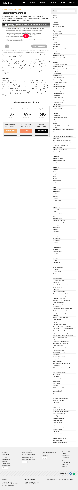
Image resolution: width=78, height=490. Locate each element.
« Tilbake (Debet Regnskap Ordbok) (11, 9)
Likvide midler (56, 209)
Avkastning (55, 46)
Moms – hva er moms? (58, 223)
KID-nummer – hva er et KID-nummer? (62, 143)
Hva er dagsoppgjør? (58, 97)
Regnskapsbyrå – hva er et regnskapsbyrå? (63, 328)
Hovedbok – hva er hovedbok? (60, 82)
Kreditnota (55, 183)
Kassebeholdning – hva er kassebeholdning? (63, 136)
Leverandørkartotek (57, 202)
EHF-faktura (5, 452)
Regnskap (53, 3)
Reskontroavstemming (58, 350)
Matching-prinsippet (58, 218)
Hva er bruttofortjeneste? (59, 93)
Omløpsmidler (56, 262)
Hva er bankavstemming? (59, 86)
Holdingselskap (65, 457)
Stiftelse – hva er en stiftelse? (60, 396)
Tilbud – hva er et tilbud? (59, 413)
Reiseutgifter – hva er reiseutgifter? (61, 341)
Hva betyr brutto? (57, 84)
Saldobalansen (56, 365)
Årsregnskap (56, 40)
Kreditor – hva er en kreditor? (60, 185)
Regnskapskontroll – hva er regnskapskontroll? (64, 333)
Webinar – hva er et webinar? (60, 442)
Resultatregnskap (57, 354)
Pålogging (4, 461)
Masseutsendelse (66, 462)
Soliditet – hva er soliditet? (59, 387)
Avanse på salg (56, 44)
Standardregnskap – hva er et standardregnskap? (60, 390)
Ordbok (64, 460)
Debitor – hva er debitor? (59, 57)
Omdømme (55, 260)
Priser (63, 3)
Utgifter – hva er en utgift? (59, 427)
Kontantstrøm (56, 156)
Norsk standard (56, 249)
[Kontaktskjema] (74, 474)
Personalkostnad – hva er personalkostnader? (64, 296)
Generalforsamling (57, 80)
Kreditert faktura (57, 180)
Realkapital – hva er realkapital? (60, 317)
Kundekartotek (56, 191)
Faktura (32, 3)
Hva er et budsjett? (57, 108)
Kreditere (55, 178)
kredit (54, 176)
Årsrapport (55, 37)
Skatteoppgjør (56, 383)
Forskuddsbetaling (57, 75)
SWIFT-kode (56, 402)
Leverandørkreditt (57, 205)
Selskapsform (56, 374)
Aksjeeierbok (56, 22)
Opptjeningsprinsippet (58, 273)
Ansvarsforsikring (57, 29)
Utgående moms (57, 425)
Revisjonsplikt (56, 359)
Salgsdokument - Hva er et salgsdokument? (63, 368)
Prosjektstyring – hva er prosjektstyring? (62, 308)
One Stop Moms (57, 271)
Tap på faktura (56, 405)
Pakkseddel (55, 289)
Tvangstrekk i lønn (57, 420)
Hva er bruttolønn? (57, 95)
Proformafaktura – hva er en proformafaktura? (60, 305)
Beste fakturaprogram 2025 (59, 49)
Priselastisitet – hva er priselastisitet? (62, 300)
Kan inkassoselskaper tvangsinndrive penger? (27, 456)
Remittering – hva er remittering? (61, 343)
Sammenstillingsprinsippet (59, 372)
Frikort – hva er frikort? (58, 77)
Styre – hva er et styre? (58, 400)
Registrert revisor (57, 319)
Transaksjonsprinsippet (58, 418)
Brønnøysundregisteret (58, 55)
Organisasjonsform (57, 278)
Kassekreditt (56, 138)
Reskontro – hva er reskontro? (60, 348)
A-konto (55, 15)
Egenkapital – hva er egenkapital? (61, 64)
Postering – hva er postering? (60, 298)
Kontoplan (55, 169)
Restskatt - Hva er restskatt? (59, 352)
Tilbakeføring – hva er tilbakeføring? (61, 411)
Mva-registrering (57, 238)
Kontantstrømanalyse (58, 158)
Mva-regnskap (56, 240)
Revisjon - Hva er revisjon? (59, 356)
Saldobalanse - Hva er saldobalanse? (61, 363)
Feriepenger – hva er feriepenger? (61, 71)
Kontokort (55, 165)
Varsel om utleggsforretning (59, 438)
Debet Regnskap (66, 455)
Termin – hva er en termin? (59, 409)
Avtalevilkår (65, 466)
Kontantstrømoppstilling (59, 160)
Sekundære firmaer (6, 465)
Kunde (54, 187)
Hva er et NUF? (56, 111)
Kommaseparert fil (57, 147)
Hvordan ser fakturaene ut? (28, 454)
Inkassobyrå (45, 455)
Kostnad (55, 171)
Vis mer (5, 467)
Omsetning (55, 265)
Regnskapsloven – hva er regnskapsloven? (63, 335)
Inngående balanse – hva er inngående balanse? (62, 122)
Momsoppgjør (56, 225)
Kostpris (55, 174)
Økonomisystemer (57, 287)
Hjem (23, 3)
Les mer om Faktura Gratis (10, 135)
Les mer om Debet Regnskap (41, 135)
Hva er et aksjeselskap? (58, 106)
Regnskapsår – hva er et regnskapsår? (62, 326)
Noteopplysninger (57, 251)
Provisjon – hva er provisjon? (60, 311)
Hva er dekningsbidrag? (58, 100)
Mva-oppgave (56, 234)
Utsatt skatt (56, 436)
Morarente (55, 229)
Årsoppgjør (55, 35)
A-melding (55, 17)
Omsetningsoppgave (58, 267)
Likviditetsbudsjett (57, 214)
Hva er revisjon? (57, 115)
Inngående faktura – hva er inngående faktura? (62, 126)
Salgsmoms (56, 370)
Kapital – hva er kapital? (58, 131)
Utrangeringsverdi (57, 433)
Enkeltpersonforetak (58, 66)
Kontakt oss (65, 464)
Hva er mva (55, 113)
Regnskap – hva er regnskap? (60, 324)
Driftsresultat (56, 60)
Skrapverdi (55, 385)
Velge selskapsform (57, 440)
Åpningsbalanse (57, 31)
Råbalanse (55, 315)
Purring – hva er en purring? (59, 313)
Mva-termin (55, 242)
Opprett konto (10, 131)
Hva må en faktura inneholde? (60, 117)
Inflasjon (55, 120)
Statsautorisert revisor (58, 393)
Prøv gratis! (42, 131)
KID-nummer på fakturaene (28, 459)
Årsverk (55, 42)
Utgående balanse (57, 422)
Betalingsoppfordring (58, 51)
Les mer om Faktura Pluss (26, 135)
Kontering (55, 163)
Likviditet (55, 211)
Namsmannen (56, 245)
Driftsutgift (55, 62)
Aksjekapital (56, 24)
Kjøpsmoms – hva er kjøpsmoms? (61, 145)
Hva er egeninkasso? (27, 452)
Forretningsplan (57, 73)
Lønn (54, 216)
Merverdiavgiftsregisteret (59, 220)
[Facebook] (70, 474)
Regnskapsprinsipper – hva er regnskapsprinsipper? (60, 338)
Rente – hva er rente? (58, 345)
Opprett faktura (6, 456)
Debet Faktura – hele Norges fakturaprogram (49, 453)
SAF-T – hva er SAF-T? (58, 361)
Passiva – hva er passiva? (59, 291)
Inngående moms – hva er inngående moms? (63, 129)
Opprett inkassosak (7, 457)
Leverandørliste (56, 207)
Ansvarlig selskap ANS (58, 26)
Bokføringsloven (57, 53)
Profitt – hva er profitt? (58, 302)
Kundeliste (55, 194)
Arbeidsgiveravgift (57, 33)
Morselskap (56, 231)
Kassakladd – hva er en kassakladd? (61, 134)
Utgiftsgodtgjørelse (57, 429)
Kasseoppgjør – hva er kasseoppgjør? (62, 140)
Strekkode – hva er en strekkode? (61, 398)
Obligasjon (55, 258)
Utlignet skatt (56, 431)
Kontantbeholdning (57, 152)
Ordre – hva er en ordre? (58, 276)
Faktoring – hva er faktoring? (60, 69)
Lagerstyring (56, 196)
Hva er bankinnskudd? (58, 88)
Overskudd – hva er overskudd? (60, 285)
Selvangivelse (56, 376)
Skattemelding (56, 381)
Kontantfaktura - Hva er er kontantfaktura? (63, 154)
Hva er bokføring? (57, 91)
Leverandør (55, 198)
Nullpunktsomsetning (58, 256)
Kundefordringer (57, 189)
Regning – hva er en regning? (60, 322)
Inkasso (42, 3)
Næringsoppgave (57, 247)
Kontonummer (56, 167)
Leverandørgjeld (57, 200)
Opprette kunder (6, 459)
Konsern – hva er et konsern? (60, 149)
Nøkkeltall (55, 254)
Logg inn (72, 3)
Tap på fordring (56, 407)
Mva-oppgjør (56, 236)
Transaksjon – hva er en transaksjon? (62, 416)
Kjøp (26, 131)
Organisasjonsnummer (58, 280)
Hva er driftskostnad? (58, 102)
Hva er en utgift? (57, 104)
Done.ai (64, 453)
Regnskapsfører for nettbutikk (60, 330)
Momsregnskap (56, 227)
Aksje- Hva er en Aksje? (58, 20)
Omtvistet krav (56, 269)
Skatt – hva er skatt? (58, 379)
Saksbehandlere (6, 463)
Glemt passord (5, 454)
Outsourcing (56, 282)
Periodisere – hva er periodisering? (61, 294)
